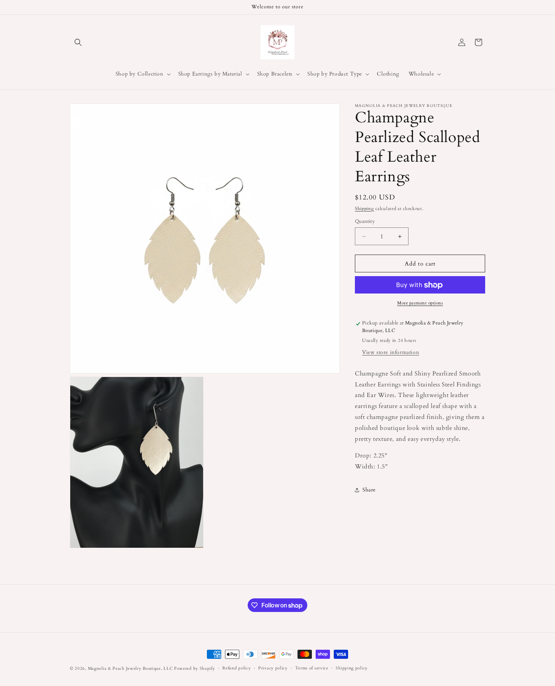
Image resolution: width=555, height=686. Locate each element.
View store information (390, 352)
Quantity (365, 221)
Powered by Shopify (194, 668)
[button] (78, 42)
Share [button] (369, 490)
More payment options (420, 303)
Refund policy (236, 668)
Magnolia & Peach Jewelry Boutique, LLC (130, 668)
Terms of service (311, 668)
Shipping (364, 208)
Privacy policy (273, 668)
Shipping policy (352, 668)
